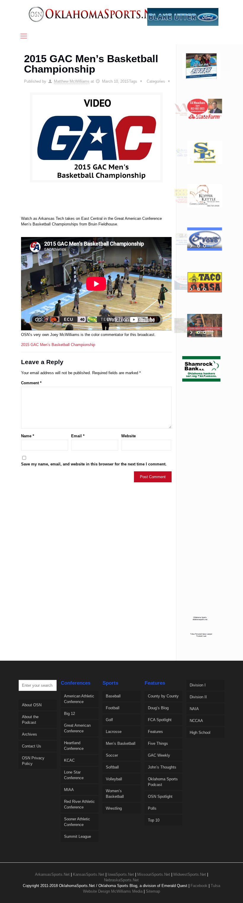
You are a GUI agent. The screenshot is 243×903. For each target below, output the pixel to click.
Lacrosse (114, 731)
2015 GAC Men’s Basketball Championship (58, 344)
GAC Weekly (159, 755)
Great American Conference (77, 728)
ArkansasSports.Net (52, 874)
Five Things (158, 743)
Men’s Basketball (120, 743)
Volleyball (114, 779)
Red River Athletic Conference (79, 804)
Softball (112, 767)
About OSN (31, 705)
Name (27, 436)
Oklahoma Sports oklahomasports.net (200, 618)
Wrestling (114, 808)
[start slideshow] (192, 73)
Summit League (77, 836)
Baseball (113, 696)
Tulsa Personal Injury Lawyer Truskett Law (201, 635)
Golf (109, 720)
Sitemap (153, 891)
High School (200, 732)
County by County (163, 696)
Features (155, 731)
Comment (31, 383)
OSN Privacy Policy (33, 761)
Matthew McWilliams (71, 81)
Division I (198, 685)
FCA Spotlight (160, 720)
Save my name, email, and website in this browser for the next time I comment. (94, 464)
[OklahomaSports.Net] (97, 14)
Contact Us (31, 746)
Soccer (112, 755)
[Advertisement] (115, 204)
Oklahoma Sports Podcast (163, 782)
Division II (198, 697)
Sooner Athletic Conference (77, 822)
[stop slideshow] (211, 73)
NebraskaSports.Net (121, 880)
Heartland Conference (74, 746)
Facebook (199, 885)
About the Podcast (30, 720)
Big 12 (69, 713)
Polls (152, 808)
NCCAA (196, 720)
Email (77, 436)
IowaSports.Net (121, 874)
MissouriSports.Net (153, 874)
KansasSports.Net (88, 874)
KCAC (69, 760)
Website (128, 436)
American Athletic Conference (79, 699)
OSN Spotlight (160, 796)
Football (112, 708)
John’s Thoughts (162, 767)
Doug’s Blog (158, 708)
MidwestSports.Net (189, 874)
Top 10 (153, 820)
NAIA (194, 709)
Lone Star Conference (74, 775)
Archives (29, 734)
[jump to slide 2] (204, 73)
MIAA (69, 789)
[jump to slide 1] (199, 73)
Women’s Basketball (115, 794)
